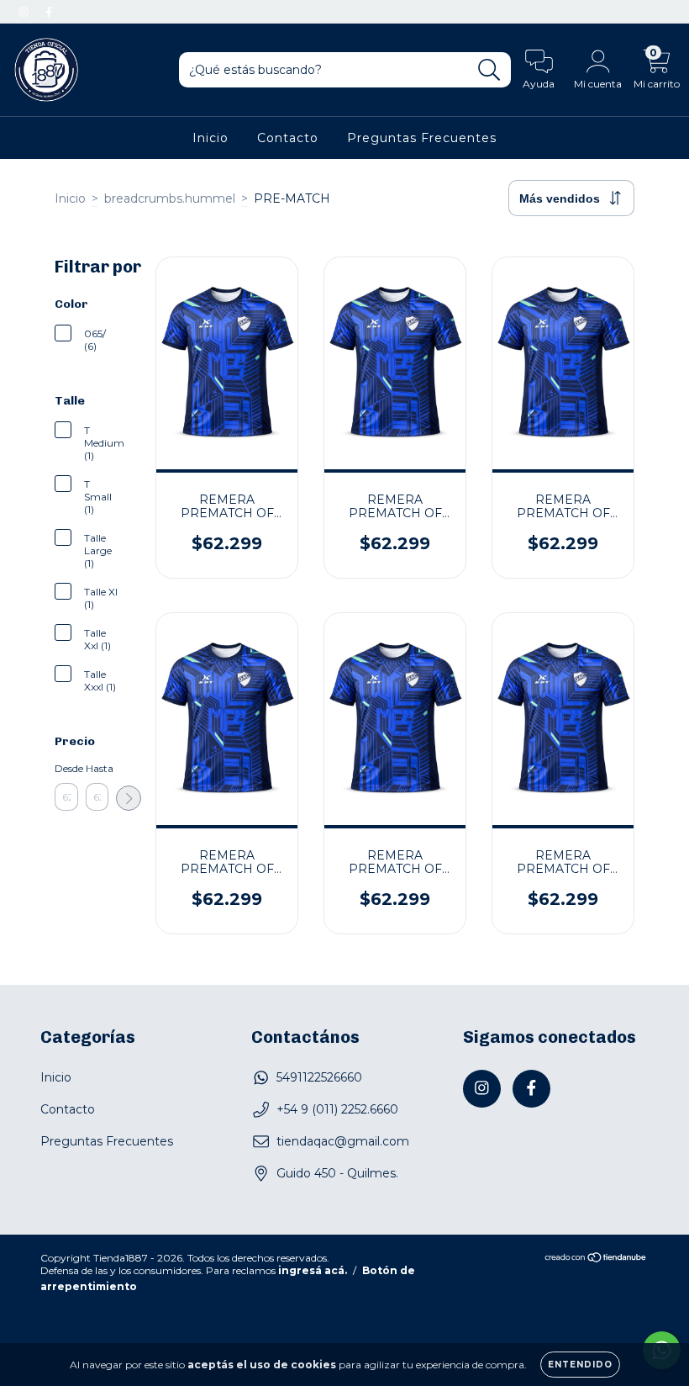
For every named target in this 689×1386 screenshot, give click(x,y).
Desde (66, 768)
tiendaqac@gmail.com (342, 1141)
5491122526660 (319, 1077)
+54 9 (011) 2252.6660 (337, 1109)
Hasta (97, 768)
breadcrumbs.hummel (169, 198)
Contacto (287, 137)
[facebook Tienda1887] (49, 11)
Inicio (210, 137)
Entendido (580, 1364)
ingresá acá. (312, 1270)
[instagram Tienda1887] (25, 11)
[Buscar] (489, 70)
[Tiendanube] (596, 1258)
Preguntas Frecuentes (422, 137)
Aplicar (128, 798)
